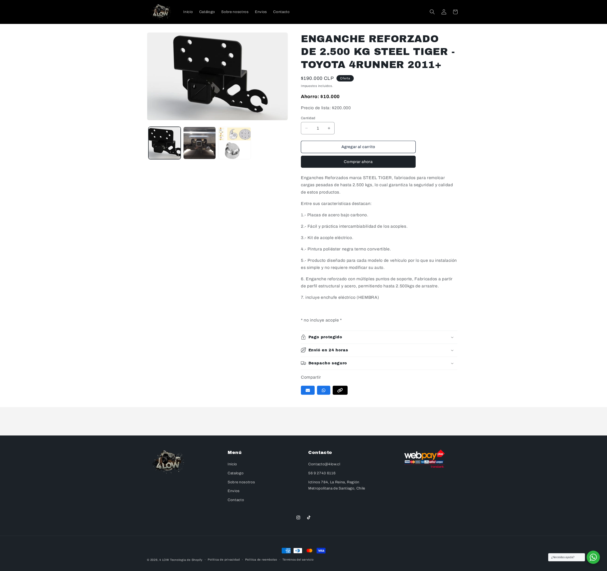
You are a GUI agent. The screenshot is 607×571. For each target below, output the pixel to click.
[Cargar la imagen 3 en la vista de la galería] (234, 143)
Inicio (232, 464)
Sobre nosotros (241, 482)
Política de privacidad (224, 559)
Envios (234, 491)
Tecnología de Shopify (186, 560)
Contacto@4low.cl (324, 464)
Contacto (236, 500)
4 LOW (164, 560)
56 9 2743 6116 (322, 473)
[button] (432, 12)
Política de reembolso (261, 559)
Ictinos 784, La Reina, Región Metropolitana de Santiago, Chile (336, 485)
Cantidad (308, 118)
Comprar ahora (358, 162)
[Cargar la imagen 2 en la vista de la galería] (199, 143)
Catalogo (236, 473)
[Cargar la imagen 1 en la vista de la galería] (164, 143)
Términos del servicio (297, 559)
